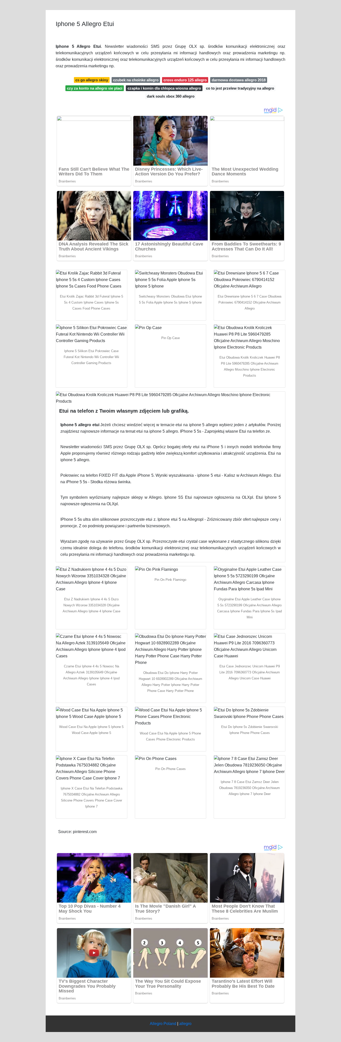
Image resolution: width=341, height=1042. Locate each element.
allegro (185, 1023)
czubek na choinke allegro (136, 80)
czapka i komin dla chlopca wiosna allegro (164, 88)
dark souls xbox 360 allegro (170, 96)
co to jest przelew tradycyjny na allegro (240, 88)
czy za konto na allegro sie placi (94, 88)
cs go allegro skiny (91, 80)
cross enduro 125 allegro (185, 80)
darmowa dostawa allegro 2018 (239, 80)
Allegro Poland (163, 1023)
